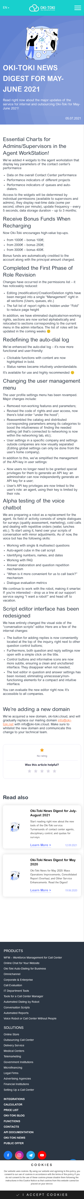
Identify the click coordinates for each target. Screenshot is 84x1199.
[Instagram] (19, 1155)
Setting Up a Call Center (19, 1090)
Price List (11, 1110)
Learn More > (40, 845)
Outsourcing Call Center (19, 1040)
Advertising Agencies (17, 1079)
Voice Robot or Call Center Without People (30, 1018)
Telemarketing (12, 1056)
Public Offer (14, 1143)
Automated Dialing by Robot (21, 1002)
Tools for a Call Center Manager (23, 996)
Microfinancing (13, 1068)
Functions (12, 1121)
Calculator (13, 1105)
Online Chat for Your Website (21, 963)
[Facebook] (8, 1155)
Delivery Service (14, 1045)
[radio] (29, 771)
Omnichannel (12, 974)
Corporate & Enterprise (18, 980)
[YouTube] (42, 1155)
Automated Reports (16, 1013)
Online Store (11, 1034)
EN (5, 7)
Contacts (11, 1127)
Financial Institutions (16, 1084)
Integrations (14, 1099)
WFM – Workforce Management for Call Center (33, 958)
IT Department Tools (16, 991)
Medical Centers (14, 1051)
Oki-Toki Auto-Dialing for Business (25, 969)
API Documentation (19, 1132)
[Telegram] (30, 1155)
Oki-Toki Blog (14, 1116)
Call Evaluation (13, 985)
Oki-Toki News (14, 1138)
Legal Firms (11, 1073)
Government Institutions (18, 1062)
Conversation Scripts (17, 1007)
